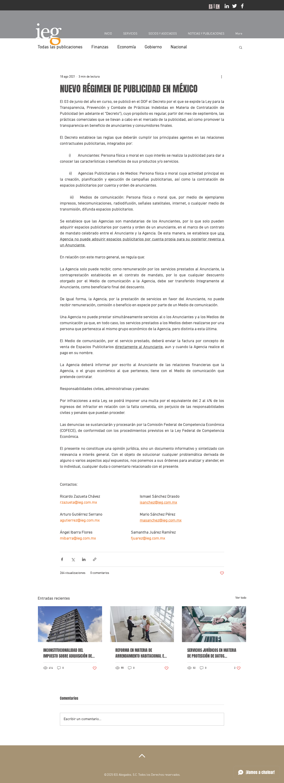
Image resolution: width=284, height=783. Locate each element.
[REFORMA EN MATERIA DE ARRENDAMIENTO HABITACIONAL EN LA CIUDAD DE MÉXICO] (142, 624)
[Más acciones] (221, 76)
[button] (241, 47)
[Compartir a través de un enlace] (95, 559)
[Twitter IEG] (234, 6)
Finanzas (99, 47)
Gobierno (153, 47)
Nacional (179, 47)
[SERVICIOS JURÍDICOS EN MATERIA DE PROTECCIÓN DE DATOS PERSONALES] (214, 624)
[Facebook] (242, 6)
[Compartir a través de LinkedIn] (84, 559)
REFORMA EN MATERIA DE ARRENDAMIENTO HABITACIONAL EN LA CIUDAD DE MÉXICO (140, 653)
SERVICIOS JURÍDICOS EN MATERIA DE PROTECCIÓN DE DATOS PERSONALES (211, 653)
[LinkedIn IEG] (227, 6)
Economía (126, 47)
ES (211, 6)
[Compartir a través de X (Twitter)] (73, 559)
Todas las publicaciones (60, 47)
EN (218, 6)
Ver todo (240, 598)
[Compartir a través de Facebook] (62, 559)
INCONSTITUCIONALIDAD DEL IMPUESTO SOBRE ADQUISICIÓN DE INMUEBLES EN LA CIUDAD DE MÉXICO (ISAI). (67, 653)
